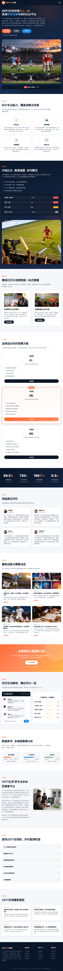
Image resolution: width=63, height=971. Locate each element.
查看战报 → (6, 602)
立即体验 (6, 31)
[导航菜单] (59, 2)
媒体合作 (53, 953)
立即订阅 (31, 419)
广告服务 (53, 958)
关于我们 (40, 958)
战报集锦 (27, 958)
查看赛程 (16, 31)
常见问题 (40, 955)
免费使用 (31, 381)
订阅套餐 (40, 951)
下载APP (26, 31)
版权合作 (53, 955)
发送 (26, 721)
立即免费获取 (31, 662)
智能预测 (27, 955)
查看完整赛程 (9, 322)
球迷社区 (40, 953)
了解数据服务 (39, 320)
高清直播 (27, 951)
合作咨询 (53, 951)
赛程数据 (27, 953)
